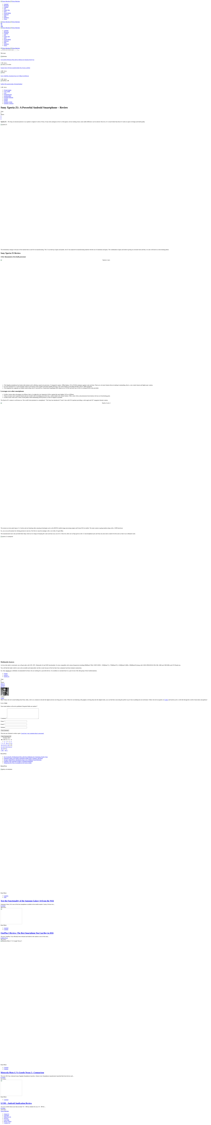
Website (3, 727)
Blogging (6, 5)
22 (3, 747)
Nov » (6, 750)
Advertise (6, 1115)
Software (6, 14)
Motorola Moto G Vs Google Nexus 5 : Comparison (22, 1072)
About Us (6, 1114)
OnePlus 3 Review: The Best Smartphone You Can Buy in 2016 (27, 933)
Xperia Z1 (6, 676)
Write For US (7, 1117)
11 (8, 743)
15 (3, 745)
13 (11, 743)
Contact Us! (7, 1123)
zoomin (6, 99)
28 (1, 748)
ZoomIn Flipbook (8, 97)
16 (5, 745)
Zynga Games (7, 90)
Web (5, 16)
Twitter (166, 699)
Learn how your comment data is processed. (32, 733)
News (5, 19)
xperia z (6, 675)
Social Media (7, 13)
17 (6, 745)
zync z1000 (7, 91)
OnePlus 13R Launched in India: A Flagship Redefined (11, 83)
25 (8, 747)
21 (1, 747)
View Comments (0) (6, 736)
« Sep (2, 750)
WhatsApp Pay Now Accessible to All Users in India (17, 763)
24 (6, 747)
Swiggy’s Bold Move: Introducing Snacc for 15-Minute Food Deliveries (15, 75)
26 (9, 747)
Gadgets (6, 7)
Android (6, 4)
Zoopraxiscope (8, 94)
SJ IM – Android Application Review (16, 1103)
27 (11, 747)
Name (3, 721)
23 (5, 747)
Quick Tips (7, 10)
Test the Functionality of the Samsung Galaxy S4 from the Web (27, 901)
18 (8, 745)
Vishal (2, 698)
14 (1, 745)
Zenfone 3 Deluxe (8, 103)
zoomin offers (7, 96)
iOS (5, 8)
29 (3, 748)
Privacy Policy (8, 1121)
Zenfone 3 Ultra (8, 102)
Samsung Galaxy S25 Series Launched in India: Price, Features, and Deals (15, 67)
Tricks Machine (5, 1111)
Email (3, 724)
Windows (6, 17)
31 (6, 748)
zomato (6, 100)
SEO (5, 11)
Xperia (6, 673)
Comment (4, 718)
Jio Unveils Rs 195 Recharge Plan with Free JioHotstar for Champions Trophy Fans (17, 59)
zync (5, 93)
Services (6, 1118)
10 (6, 743)
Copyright (6, 1120)
